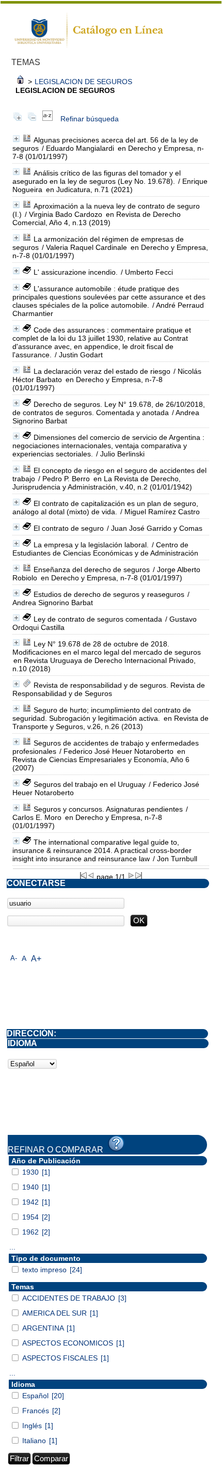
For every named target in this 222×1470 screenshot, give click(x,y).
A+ (36, 958)
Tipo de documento (46, 1258)
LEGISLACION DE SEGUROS (83, 81)
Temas (22, 1287)
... (12, 1247)
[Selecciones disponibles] (47, 119)
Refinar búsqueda (89, 119)
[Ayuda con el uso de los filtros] (116, 1143)
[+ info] (16, 138)
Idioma (23, 1384)
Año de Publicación (46, 1161)
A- (13, 958)
